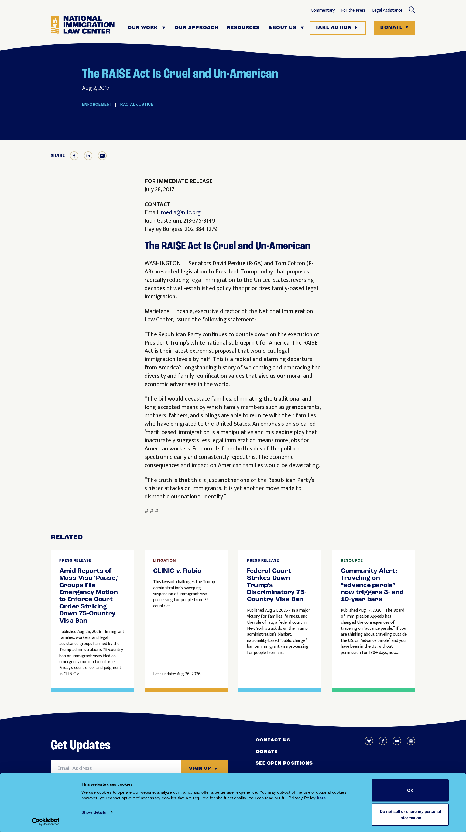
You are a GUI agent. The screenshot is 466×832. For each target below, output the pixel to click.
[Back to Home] (83, 28)
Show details (93, 812)
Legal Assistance (387, 10)
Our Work (143, 28)
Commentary (323, 10)
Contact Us (273, 740)
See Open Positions (284, 763)
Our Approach (196, 28)
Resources (243, 28)
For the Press (353, 10)
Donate (391, 27)
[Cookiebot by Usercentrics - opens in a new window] (45, 821)
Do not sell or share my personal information (410, 814)
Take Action (334, 27)
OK (410, 790)
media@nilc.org (181, 212)
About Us (282, 28)
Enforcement (97, 105)
